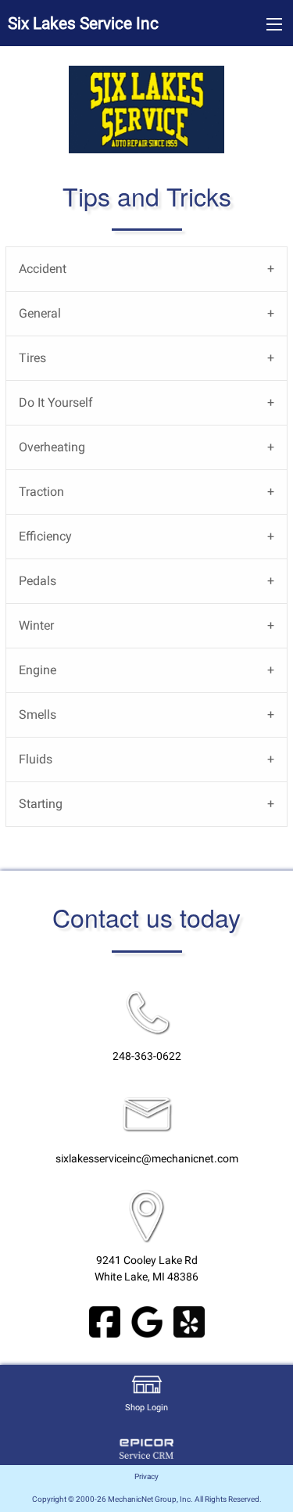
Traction (41, 491)
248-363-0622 (147, 1056)
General (40, 313)
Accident (42, 268)
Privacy (146, 1476)
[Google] (146, 1320)
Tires (32, 357)
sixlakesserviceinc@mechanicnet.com (146, 1158)
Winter (36, 625)
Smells (37, 714)
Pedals (37, 580)
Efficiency (45, 536)
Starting (41, 803)
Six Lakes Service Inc (83, 23)
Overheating (52, 447)
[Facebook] (104, 1320)
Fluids (35, 759)
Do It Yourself (56, 402)
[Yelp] (189, 1320)
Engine (37, 670)
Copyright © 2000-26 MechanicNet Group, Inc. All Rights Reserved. (147, 1499)
